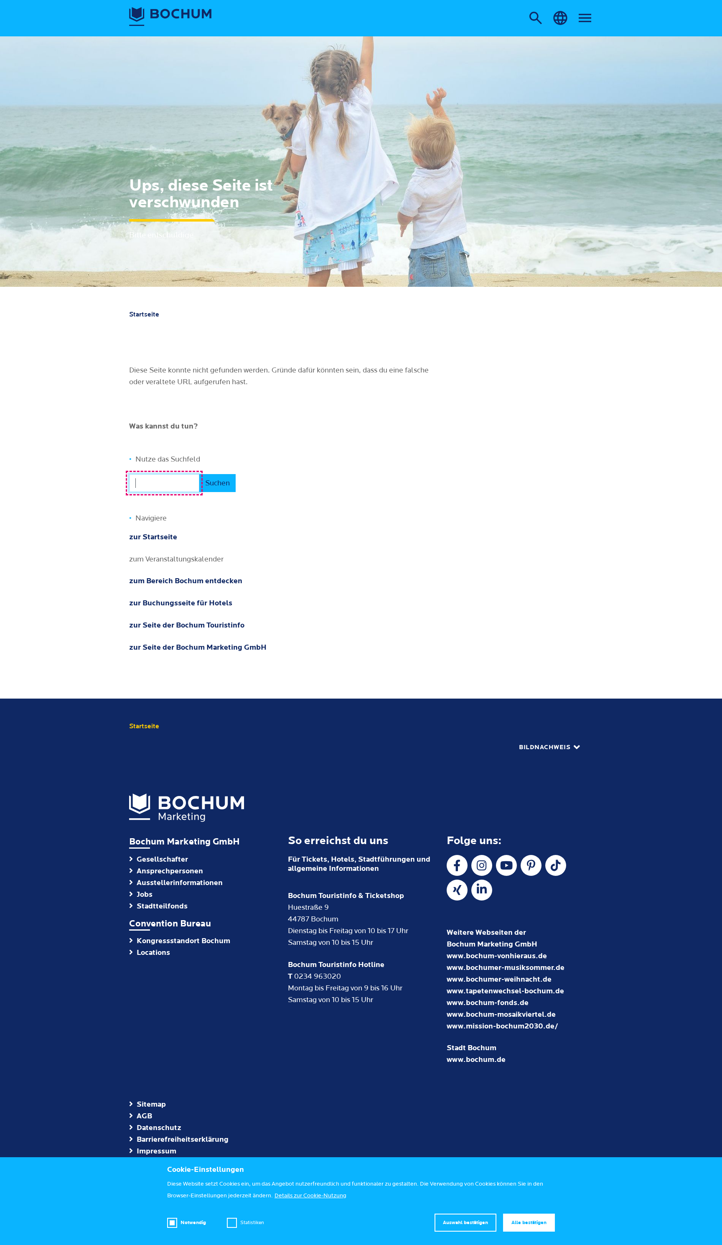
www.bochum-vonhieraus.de (497, 956)
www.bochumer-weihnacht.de (499, 979)
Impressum (156, 1151)
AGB (144, 1116)
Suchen (217, 483)
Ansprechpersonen (170, 871)
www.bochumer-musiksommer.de (505, 967)
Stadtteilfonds (162, 906)
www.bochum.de (476, 1059)
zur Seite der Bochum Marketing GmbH (198, 647)
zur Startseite (153, 537)
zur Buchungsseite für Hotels (180, 603)
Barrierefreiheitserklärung (183, 1139)
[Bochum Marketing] (170, 16)
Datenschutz (159, 1128)
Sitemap (151, 1104)
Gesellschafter (162, 859)
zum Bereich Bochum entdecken (185, 581)
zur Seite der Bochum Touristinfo (186, 625)
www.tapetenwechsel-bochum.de (505, 991)
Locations (153, 952)
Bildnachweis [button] (544, 747)
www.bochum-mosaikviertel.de (501, 1014)
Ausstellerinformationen (180, 883)
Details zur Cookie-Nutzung (310, 1195)
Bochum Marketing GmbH (184, 841)
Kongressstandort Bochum (183, 941)
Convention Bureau (170, 923)
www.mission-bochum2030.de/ (502, 1026)
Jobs (145, 894)
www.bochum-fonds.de (488, 1003)
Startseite (144, 314)
